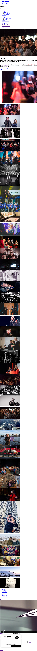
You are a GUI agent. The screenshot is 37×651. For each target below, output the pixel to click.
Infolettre (3, 594)
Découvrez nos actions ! (5, 69)
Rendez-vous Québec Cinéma (6, 2)
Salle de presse (4, 595)
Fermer (1, 599)
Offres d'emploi (4, 592)
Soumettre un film (5, 24)
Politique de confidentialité (6, 597)
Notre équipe (4, 591)
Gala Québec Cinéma (5, 1)
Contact (3, 593)
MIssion (3, 589)
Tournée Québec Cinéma (5, 65)
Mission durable (4, 596)
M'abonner (29, 642)
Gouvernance (4, 590)
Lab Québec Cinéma (5, 3)
